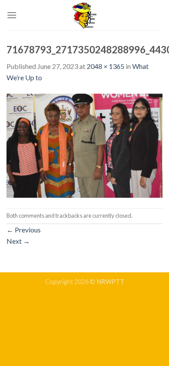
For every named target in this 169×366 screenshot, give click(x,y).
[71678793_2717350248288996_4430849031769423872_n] (84, 145)
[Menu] (11, 15)
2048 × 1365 (105, 66)
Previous (23, 229)
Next (18, 241)
